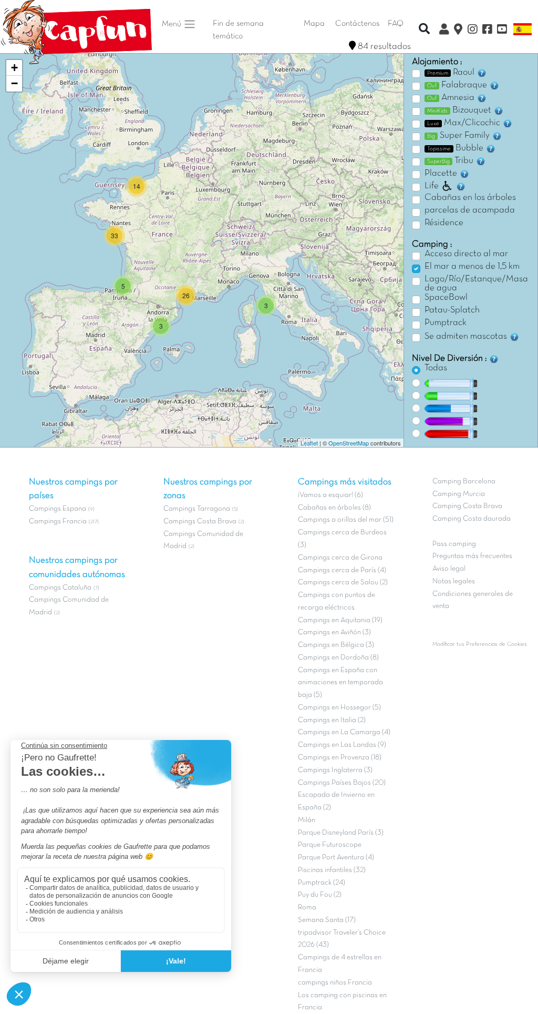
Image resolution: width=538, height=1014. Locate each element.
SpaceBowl (446, 297)
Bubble (456, 148)
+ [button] (14, 67)
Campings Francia (58, 521)
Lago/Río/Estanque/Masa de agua (476, 284)
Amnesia (452, 98)
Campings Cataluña (60, 587)
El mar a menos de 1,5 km (472, 266)
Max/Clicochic (464, 123)
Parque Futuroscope (329, 844)
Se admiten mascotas (467, 336)
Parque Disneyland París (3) (341, 832)
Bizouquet (460, 110)
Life (432, 186)
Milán (306, 820)
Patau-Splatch (452, 310)
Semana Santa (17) (327, 920)
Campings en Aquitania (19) (340, 620)
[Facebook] (487, 30)
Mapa (314, 23)
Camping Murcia (458, 494)
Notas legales (453, 581)
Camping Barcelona (463, 481)
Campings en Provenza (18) (339, 757)
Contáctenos (357, 23)
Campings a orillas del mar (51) (346, 519)
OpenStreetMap (348, 443)
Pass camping (454, 544)
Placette (442, 173)
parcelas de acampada (470, 210)
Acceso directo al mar (466, 254)
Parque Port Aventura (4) (336, 857)
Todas (436, 368)
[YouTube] (501, 30)
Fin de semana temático (238, 30)
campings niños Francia (335, 982)
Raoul (452, 72)
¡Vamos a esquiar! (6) (330, 495)
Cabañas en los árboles (470, 198)
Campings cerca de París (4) (342, 570)
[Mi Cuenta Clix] (444, 30)
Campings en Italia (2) (332, 720)
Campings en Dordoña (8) (338, 657)
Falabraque (458, 85)
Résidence (444, 223)
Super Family (459, 135)
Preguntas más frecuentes (472, 556)
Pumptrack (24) (321, 882)
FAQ (396, 23)
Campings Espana (57, 508)
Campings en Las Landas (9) (342, 745)
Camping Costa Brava (467, 506)
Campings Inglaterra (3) (335, 770)
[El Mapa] (458, 30)
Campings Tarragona (196, 508)
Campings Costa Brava (199, 521)
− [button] (14, 83)
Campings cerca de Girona (340, 557)
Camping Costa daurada (471, 518)
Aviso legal (448, 568)
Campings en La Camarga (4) (344, 732)
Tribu (451, 161)
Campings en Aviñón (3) (334, 632)
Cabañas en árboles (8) (334, 507)
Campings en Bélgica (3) (336, 645)
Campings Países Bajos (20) (342, 782)
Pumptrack (446, 323)
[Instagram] (472, 30)
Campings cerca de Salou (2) (343, 582)
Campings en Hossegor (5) (339, 707)
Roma (307, 907)
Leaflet (309, 443)
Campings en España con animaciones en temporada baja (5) (340, 683)
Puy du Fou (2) (320, 894)
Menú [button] (172, 24)
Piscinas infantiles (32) (332, 870)
